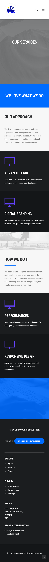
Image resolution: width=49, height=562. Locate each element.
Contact (11, 471)
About (10, 464)
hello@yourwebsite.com (14, 531)
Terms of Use (13, 490)
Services (11, 468)
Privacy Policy (13, 486)
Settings (11, 494)
